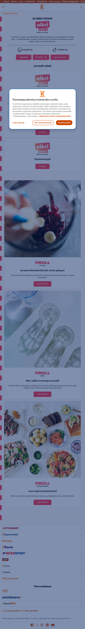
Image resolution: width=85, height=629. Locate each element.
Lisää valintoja (18, 123)
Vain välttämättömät (43, 123)
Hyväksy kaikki (64, 123)
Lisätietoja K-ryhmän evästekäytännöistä (54, 116)
